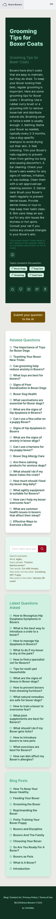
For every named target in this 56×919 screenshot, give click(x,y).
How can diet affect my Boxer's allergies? (27, 757)
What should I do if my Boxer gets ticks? (26, 729)
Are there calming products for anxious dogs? (28, 464)
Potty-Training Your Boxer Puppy (25, 821)
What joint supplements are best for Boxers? (27, 719)
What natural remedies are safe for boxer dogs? (27, 698)
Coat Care (37, 275)
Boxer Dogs (20, 268)
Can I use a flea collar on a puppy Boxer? (28, 420)
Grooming (19, 275)
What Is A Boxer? (24, 862)
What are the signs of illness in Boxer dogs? (26, 680)
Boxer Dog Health (25, 394)
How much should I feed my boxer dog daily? (27, 482)
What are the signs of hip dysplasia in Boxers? (26, 411)
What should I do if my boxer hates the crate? (26, 473)
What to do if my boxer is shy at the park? (26, 652)
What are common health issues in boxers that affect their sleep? (25, 512)
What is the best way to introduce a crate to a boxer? (27, 631)
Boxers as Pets (23, 856)
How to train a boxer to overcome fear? (27, 708)
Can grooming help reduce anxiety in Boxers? (27, 367)
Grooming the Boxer (26, 804)
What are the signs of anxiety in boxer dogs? (26, 439)
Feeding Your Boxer (26, 798)
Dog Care (38, 268)
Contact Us (15, 897)
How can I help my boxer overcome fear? (28, 501)
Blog (6, 897)
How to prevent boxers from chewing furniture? (27, 689)
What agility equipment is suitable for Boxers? (27, 492)
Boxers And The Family (28, 835)
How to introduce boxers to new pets (23, 739)
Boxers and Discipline (27, 829)
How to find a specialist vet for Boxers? (27, 661)
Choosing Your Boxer (27, 841)
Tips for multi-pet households (23, 670)
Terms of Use (46, 897)
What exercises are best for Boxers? (24, 748)
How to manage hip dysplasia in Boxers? (24, 642)
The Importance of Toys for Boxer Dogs (27, 349)
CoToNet (29, 908)
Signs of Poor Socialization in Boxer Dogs (28, 386)
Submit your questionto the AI (28, 317)
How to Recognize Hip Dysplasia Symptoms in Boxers (26, 619)
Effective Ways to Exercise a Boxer (23, 523)
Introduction (21, 868)
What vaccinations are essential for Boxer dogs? (27, 401)
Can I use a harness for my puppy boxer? (27, 448)
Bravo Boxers (28, 902)
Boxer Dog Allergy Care (28, 456)
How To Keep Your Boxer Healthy (24, 790)
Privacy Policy (30, 897)
